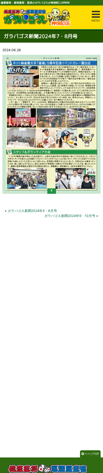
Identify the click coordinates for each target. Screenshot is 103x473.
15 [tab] (44, 197)
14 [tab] (37, 197)
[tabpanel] (51, 124)
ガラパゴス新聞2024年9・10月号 (69, 216)
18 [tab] (65, 197)
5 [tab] (37, 191)
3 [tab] (22, 191)
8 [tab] (58, 191)
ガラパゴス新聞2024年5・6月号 (32, 211)
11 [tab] (80, 191)
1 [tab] (8, 191)
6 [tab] (44, 191)
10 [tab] (73, 191)
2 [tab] (15, 191)
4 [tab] (30, 191)
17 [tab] (58, 197)
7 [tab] (51, 191)
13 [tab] (94, 191)
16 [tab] (51, 197)
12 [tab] (87, 191)
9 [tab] (65, 191)
